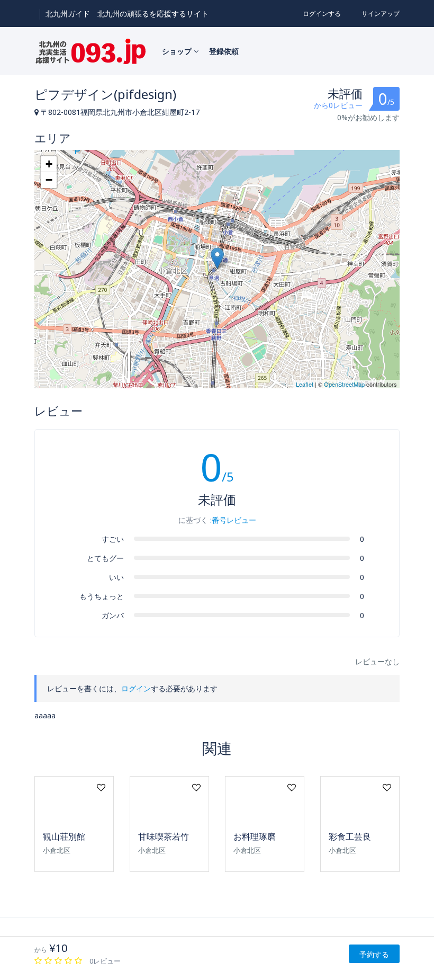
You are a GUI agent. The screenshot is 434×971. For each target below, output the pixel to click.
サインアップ (380, 13)
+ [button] (49, 164)
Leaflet (304, 384)
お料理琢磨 (254, 836)
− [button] (49, 179)
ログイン (136, 688)
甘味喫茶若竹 (163, 836)
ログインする (322, 13)
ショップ (178, 51)
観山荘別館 (64, 836)
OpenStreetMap (344, 384)
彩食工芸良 (350, 836)
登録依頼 (224, 51)
